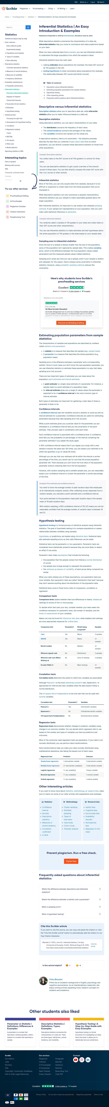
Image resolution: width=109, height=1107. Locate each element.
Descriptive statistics (12, 64)
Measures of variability (14, 75)
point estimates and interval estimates (64, 379)
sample (73, 52)
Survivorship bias (92, 813)
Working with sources (12, 165)
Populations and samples (15, 53)
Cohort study (69, 826)
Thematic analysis (71, 829)
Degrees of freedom (13, 97)
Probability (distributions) (13, 82)
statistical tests (81, 536)
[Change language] (8, 1095)
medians (96, 599)
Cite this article (94, 945)
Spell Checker (44, 1071)
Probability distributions (14, 86)
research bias (93, 791)
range (57, 452)
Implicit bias (90, 807)
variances (50, 569)
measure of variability (65, 569)
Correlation (10, 126)
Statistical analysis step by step (16, 39)
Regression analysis (13, 129)
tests (8, 133)
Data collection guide (13, 46)
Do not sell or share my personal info (61, 1094)
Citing (50, 8)
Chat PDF (59, 1074)
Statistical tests (10, 115)
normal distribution (94, 560)
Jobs (7, 1062)
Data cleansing (11, 60)
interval (66, 618)
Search (101, 2)
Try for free (71, 861)
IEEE (6, 169)
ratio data (75, 618)
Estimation (10, 107)
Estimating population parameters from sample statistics (66, 90)
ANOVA (43, 639)
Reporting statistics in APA (14, 151)
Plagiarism (24, 8)
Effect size (10, 144)
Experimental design (13, 49)
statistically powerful (73, 683)
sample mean (94, 351)
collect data (79, 142)
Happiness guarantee (83, 1094)
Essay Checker (45, 1074)
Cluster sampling (70, 807)
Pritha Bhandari (69, 36)
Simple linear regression (50, 761)
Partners (8, 1065)
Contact (76, 1055)
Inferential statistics (12, 89)
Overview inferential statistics (17, 93)
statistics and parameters (54, 346)
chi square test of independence (56, 694)
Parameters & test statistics (16, 104)
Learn (72, 8)
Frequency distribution (14, 78)
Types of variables (12, 57)
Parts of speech (10, 162)
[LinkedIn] (88, 1059)
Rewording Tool (61, 1071)
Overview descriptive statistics (17, 68)
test (42, 634)
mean (45, 173)
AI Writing (61, 8)
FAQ (76, 2)
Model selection (11, 147)
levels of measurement (48, 613)
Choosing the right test (14, 118)
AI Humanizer (44, 1068)
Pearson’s (51, 683)
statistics (69, 791)
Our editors (9, 1059)
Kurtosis (45, 813)
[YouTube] (75, 1059)
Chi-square (10, 140)
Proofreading (38, 8)
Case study (68, 823)
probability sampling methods (72, 265)
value (45, 835)
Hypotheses (44, 536)
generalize (72, 212)
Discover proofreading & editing (71, 323)
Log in (93, 2)
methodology (79, 791)
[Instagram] (81, 1059)
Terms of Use (98, 1094)
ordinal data (73, 621)
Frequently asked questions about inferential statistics (65, 98)
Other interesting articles (55, 95)
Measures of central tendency (16, 71)
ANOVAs (9, 136)
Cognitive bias (91, 810)
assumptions (63, 555)
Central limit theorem (13, 100)
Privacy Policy (41, 1094)
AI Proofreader (45, 1065)
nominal (42, 697)
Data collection (10, 42)
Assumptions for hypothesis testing (18, 122)
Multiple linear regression (50, 766)
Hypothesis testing (12, 111)
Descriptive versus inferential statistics (60, 87)
